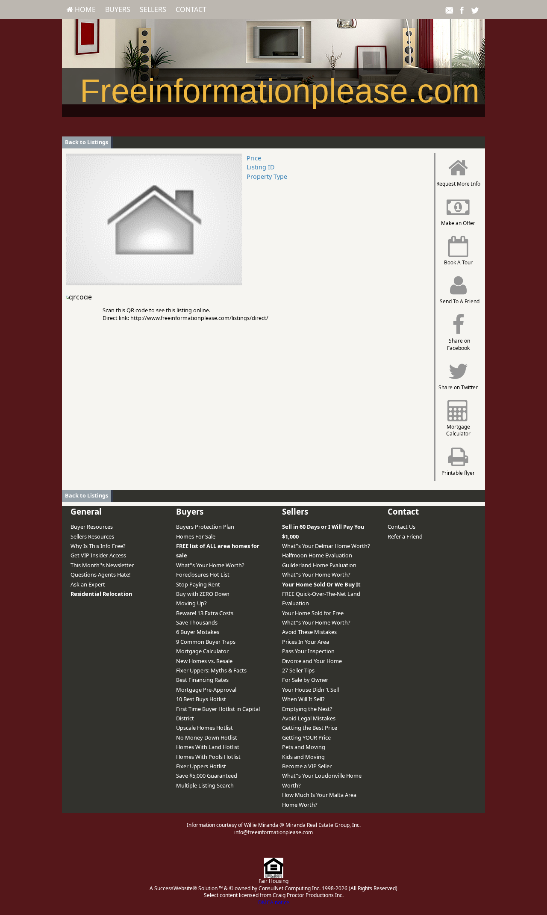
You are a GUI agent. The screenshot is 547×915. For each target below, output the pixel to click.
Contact (191, 9)
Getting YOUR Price (306, 737)
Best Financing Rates (202, 680)
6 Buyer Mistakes (197, 632)
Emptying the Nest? (307, 709)
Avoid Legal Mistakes (308, 718)
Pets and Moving (303, 747)
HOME (84, 9)
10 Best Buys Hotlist (201, 699)
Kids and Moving (303, 757)
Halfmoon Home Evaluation (317, 555)
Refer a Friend (405, 536)
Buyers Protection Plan (205, 526)
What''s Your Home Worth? (210, 565)
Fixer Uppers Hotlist (201, 766)
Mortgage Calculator (202, 651)
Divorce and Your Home (312, 661)
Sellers (153, 9)
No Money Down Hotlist (206, 737)
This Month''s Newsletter (102, 565)
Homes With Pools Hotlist (208, 757)
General (86, 511)
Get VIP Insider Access (98, 555)
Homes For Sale (195, 536)
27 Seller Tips (298, 670)
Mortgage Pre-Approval (206, 689)
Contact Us (401, 526)
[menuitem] (81, 9)
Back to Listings (86, 142)
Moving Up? (191, 603)
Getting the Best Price (309, 727)
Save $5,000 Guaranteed (206, 775)
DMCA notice (273, 902)
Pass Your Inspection (308, 651)
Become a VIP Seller (307, 766)
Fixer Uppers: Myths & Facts (211, 670)
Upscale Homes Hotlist (204, 727)
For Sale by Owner (305, 680)
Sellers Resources (92, 536)
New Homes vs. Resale (204, 661)
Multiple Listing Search (205, 785)
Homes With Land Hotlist (207, 747)
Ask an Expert (88, 584)
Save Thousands (197, 622)
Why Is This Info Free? (98, 546)
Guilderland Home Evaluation (319, 565)
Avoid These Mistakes (309, 632)
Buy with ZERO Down (202, 594)
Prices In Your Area (305, 642)
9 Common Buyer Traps (205, 642)
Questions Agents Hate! (100, 574)
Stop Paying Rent (198, 584)
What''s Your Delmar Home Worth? (326, 546)
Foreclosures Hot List (202, 574)
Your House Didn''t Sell (310, 689)
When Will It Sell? (303, 699)
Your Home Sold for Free (313, 613)
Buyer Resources (92, 526)
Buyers (117, 9)
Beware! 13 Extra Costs (204, 613)
